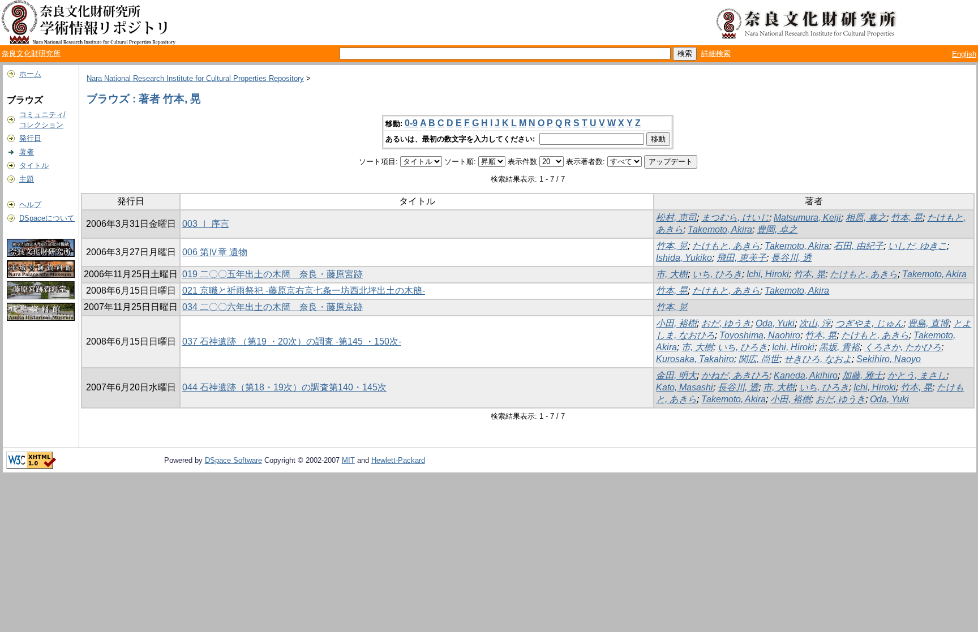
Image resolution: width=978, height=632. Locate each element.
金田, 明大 (676, 375)
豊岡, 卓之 (777, 229)
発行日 (30, 138)
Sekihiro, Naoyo (888, 359)
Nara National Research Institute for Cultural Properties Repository (195, 78)
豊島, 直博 (928, 323)
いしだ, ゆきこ (917, 246)
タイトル (34, 165)
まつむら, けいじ (735, 217)
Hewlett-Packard (398, 460)
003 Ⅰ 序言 (205, 224)
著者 (26, 152)
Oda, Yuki (775, 323)
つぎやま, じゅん (869, 323)
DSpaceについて (47, 218)
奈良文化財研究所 (31, 53)
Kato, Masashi (684, 387)
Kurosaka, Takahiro (695, 359)
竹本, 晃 (907, 217)
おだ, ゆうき (726, 323)
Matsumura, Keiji (807, 217)
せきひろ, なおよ (818, 359)
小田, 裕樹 (676, 323)
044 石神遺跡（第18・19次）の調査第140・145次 (284, 387)
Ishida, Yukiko (684, 258)
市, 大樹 (672, 274)
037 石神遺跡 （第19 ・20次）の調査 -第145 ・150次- (291, 341)
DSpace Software (233, 460)
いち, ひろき (717, 274)
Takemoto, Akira (720, 229)
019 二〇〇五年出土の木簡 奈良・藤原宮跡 (272, 274)
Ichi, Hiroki (768, 274)
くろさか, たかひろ (902, 347)
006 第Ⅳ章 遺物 (214, 252)
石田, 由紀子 (858, 246)
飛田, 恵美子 (741, 258)
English (964, 54)
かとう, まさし (916, 375)
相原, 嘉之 (866, 217)
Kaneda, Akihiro (806, 375)
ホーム (30, 74)
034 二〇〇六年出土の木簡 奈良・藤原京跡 (272, 307)
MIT (348, 460)
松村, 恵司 (676, 217)
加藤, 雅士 (862, 375)
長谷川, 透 (791, 258)
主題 (26, 179)
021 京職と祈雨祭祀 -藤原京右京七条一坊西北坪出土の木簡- (303, 290)
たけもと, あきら (726, 246)
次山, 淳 (815, 323)
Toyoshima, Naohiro (759, 335)
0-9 (411, 123)
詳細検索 (716, 53)
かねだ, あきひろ (735, 375)
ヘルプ (30, 204)
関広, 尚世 (759, 359)
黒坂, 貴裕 (839, 347)
